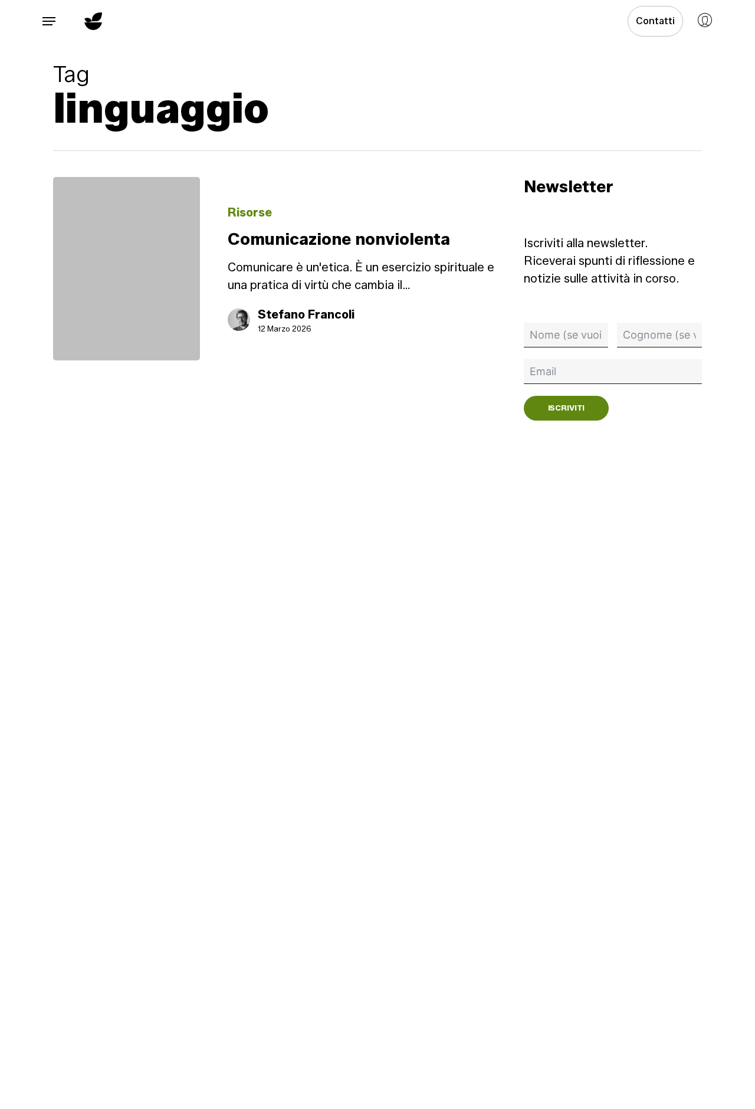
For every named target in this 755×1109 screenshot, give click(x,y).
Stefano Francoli (306, 314)
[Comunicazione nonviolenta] (126, 268)
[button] (49, 21)
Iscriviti (566, 407)
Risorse (250, 212)
